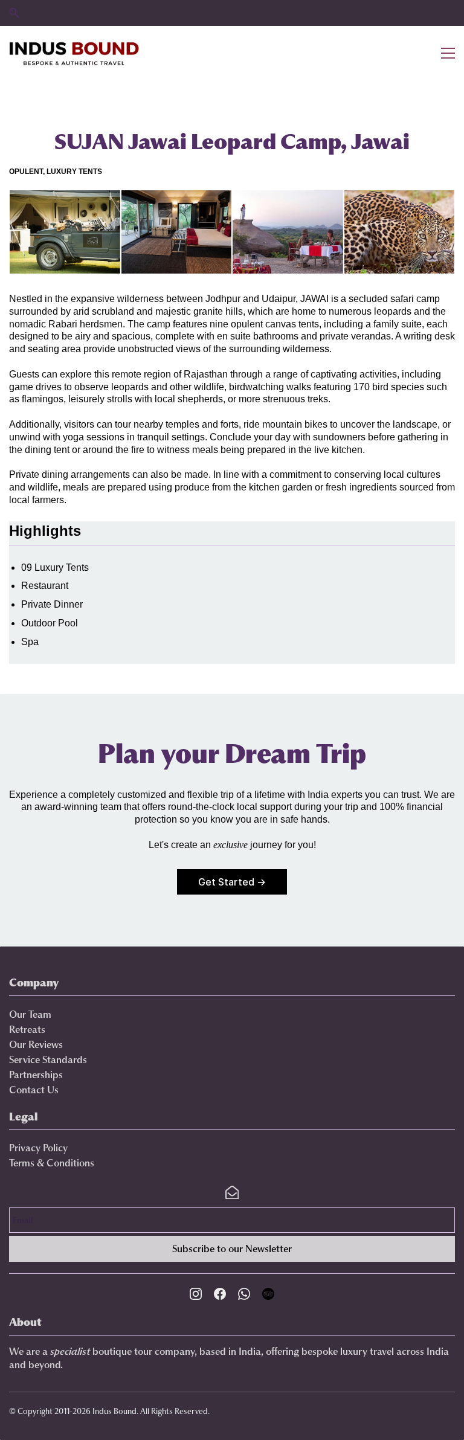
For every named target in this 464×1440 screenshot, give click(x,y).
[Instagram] (196, 1294)
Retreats (27, 1029)
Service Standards (48, 1059)
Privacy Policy (38, 1147)
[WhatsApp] (244, 1294)
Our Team (30, 1014)
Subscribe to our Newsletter (232, 1248)
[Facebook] (220, 1294)
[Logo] (74, 53)
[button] (14, 13)
